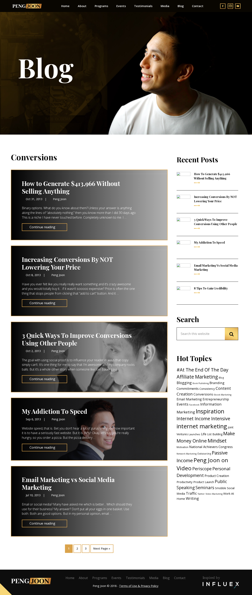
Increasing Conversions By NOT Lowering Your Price (67, 263)
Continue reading (42, 227)
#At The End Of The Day (202, 370)
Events (182, 404)
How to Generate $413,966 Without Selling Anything (71, 187)
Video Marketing (214, 493)
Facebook (194, 404)
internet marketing (202, 426)
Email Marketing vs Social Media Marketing (68, 483)
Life (203, 434)
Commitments (188, 388)
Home (70, 578)
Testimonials (135, 578)
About (83, 578)
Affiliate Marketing (197, 376)
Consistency (207, 389)
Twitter (201, 493)
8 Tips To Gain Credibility (211, 288)
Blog (221, 377)
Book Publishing (201, 383)
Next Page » (101, 547)
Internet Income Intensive (203, 418)
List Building (214, 434)
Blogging (184, 382)
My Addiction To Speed (54, 411)
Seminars (204, 487)
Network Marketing (186, 453)
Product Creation (217, 476)
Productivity (185, 482)
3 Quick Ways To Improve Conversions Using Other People (77, 339)
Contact (179, 578)
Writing (192, 498)
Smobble (220, 488)
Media (153, 578)
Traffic (191, 493)
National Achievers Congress (211, 446)
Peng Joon (27, 6)
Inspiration (210, 411)
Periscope (202, 468)
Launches (194, 434)
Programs (99, 578)
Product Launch (203, 482)
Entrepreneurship (216, 399)
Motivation (182, 447)
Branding (216, 383)
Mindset (217, 440)
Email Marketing (189, 399)
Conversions (203, 394)
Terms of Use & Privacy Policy (138, 586)
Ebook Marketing (222, 394)
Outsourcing (204, 453)
